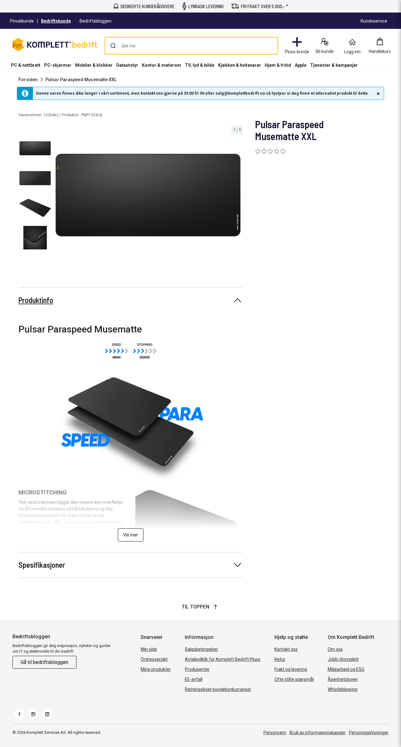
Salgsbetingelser (201, 649)
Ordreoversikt (154, 659)
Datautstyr (127, 65)
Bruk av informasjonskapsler (317, 732)
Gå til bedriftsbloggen (44, 662)
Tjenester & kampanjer (334, 65)
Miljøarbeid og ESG (346, 669)
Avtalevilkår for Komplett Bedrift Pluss (222, 659)
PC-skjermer (57, 65)
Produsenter (197, 669)
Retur (279, 659)
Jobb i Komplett (343, 659)
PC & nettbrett (25, 65)
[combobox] (191, 46)
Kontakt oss (286, 649)
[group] (148, 195)
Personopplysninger (368, 732)
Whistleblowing (342, 689)
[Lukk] (377, 93)
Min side (149, 649)
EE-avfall (193, 679)
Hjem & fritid (278, 65)
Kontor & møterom (161, 65)
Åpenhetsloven (343, 679)
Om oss (335, 649)
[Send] (113, 45)
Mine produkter (156, 669)
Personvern (274, 732)
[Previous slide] (59, 196)
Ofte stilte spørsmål (294, 679)
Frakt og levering (290, 669)
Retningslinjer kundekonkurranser (218, 689)
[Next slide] (236, 196)
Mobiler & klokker (93, 65)
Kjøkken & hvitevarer (239, 65)
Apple (300, 65)
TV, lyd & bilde (199, 65)
